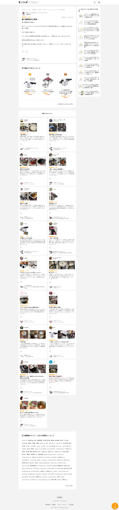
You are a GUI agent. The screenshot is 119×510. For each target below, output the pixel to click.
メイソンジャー (25, 479)
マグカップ (38, 474)
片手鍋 (44, 440)
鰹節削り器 (60, 465)
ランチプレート (33, 479)
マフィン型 (57, 468)
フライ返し (33, 446)
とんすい (59, 479)
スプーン (56, 471)
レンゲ (49, 479)
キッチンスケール (26, 471)
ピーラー (28, 446)
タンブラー (24, 474)
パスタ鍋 (66, 440)
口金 (62, 468)
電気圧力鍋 (30, 440)
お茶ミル (34, 457)
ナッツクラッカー (41, 465)
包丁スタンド (67, 460)
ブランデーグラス (68, 474)
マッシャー (58, 446)
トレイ (67, 471)
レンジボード (44, 460)
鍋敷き (28, 454)
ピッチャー (44, 476)
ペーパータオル (42, 448)
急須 (58, 476)
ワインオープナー (52, 460)
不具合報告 (71, 504)
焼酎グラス (38, 476)
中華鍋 (37, 443)
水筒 (69, 465)
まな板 (23, 446)
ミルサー (24, 448)
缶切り (36, 462)
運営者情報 (47, 504)
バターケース (53, 462)
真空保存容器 (33, 465)
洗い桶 (63, 451)
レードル (43, 446)
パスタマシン (49, 465)
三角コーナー (68, 448)
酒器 (55, 479)
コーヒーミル (60, 454)
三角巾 (23, 451)
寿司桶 (23, 462)
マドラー (62, 476)
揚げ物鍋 (57, 440)
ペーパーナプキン (51, 448)
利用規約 (54, 504)
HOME (59, 497)
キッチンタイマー (35, 471)
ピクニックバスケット (27, 468)
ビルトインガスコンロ (44, 462)
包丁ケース (60, 460)
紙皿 (67, 451)
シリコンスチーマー (66, 446)
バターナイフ (52, 443)
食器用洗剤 (40, 454)
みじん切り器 (52, 446)
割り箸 (27, 451)
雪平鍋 (29, 443)
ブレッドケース (25, 465)
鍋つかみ (24, 454)
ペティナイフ (59, 443)
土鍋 (35, 440)
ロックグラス (25, 476)
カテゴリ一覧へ (69, 485)
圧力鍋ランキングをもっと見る (65, 104)
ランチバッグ (36, 468)
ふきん (36, 448)
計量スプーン (49, 471)
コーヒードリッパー (26, 457)
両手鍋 (48, 440)
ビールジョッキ (59, 474)
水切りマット (51, 451)
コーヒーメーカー (52, 454)
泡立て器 (66, 468)
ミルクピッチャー (52, 476)
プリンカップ (43, 468)
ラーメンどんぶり (42, 479)
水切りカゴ (44, 451)
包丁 (47, 443)
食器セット (65, 479)
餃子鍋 (61, 440)
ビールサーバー (41, 457)
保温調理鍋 (39, 440)
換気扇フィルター (37, 451)
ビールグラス (51, 474)
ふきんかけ (54, 457)
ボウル (38, 460)
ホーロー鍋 (24, 443)
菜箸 (52, 479)
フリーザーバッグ (61, 462)
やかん (45, 454)
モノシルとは (63, 500)
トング (38, 446)
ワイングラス (32, 476)
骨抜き (32, 448)
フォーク (61, 471)
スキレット (42, 443)
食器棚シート (34, 454)
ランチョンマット (60, 448)
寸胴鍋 (33, 443)
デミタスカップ (31, 474)
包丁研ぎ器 (65, 443)
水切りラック (58, 451)
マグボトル (44, 474)
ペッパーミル (33, 460)
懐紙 (31, 451)
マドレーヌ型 (50, 468)
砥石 (70, 443)
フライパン (24, 440)
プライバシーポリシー (62, 504)
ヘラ (47, 446)
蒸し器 (55, 465)
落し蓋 (28, 448)
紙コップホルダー (30, 462)
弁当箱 (65, 465)
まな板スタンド (61, 457)
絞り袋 (70, 468)
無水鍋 (52, 440)
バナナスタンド (25, 460)
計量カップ (43, 471)
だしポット (48, 457)
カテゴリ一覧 (56, 500)
